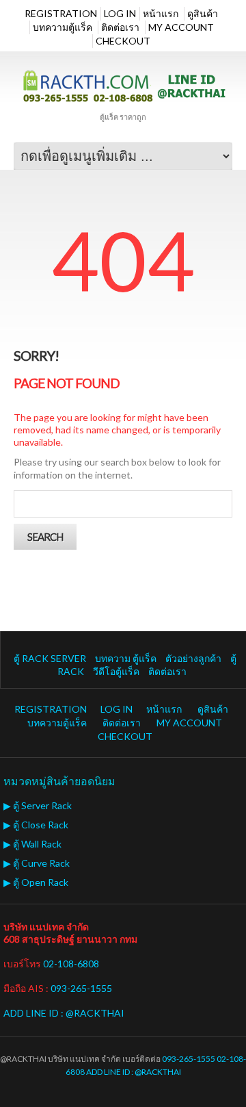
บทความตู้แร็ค (62, 27)
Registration (61, 13)
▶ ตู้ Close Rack (35, 824)
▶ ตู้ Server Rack (37, 805)
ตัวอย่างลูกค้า (193, 658)
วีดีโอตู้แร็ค (116, 671)
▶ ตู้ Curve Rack (36, 863)
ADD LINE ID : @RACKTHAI (63, 1013)
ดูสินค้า (202, 13)
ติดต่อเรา (120, 27)
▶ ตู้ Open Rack (35, 882)
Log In (120, 13)
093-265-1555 (81, 988)
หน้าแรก (160, 13)
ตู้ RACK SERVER (50, 658)
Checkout (123, 41)
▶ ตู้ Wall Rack (32, 844)
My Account (181, 27)
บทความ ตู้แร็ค (125, 658)
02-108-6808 (71, 963)
